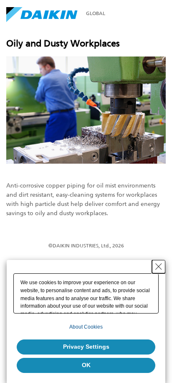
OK (86, 365)
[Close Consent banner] (158, 266)
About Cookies (86, 327)
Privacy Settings (86, 346)
